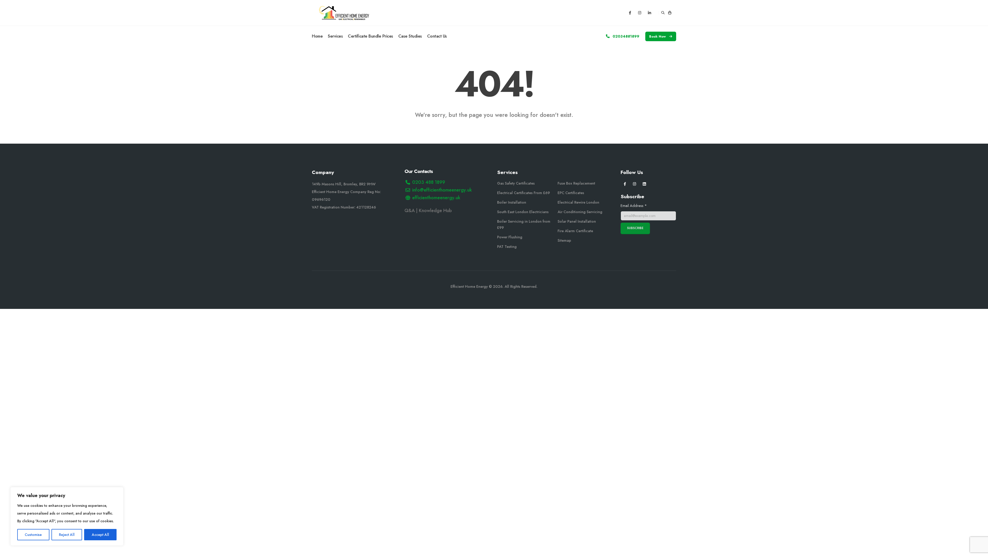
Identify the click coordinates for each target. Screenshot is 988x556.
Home (317, 36)
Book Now (658, 36)
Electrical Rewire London (578, 202)
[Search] (663, 13)
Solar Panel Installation (577, 221)
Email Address (634, 205)
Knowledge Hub (436, 210)
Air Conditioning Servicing (580, 211)
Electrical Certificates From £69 (523, 192)
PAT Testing (507, 246)
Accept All (100, 534)
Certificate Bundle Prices (370, 36)
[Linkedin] (649, 12)
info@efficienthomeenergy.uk (442, 190)
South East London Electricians (523, 211)
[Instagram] (639, 12)
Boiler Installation (511, 202)
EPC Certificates (571, 192)
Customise (33, 534)
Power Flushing (509, 237)
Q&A (409, 210)
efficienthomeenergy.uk (436, 197)
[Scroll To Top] (979, 550)
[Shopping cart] (670, 13)
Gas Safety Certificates (516, 183)
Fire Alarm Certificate (575, 230)
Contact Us (437, 36)
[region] (66, 516)
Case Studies (410, 36)
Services (335, 36)
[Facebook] (630, 12)
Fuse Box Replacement (576, 183)
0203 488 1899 (428, 182)
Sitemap (564, 240)
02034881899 (625, 36)
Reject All (67, 534)
